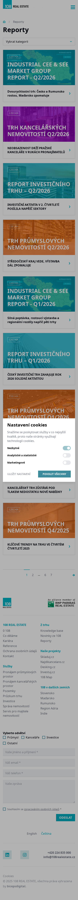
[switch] (67, 448)
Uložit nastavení (18, 474)
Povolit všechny (54, 474)
